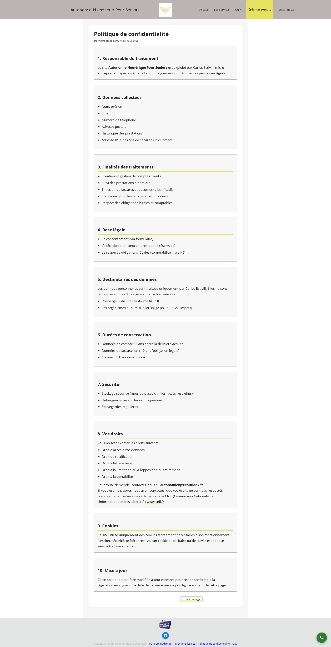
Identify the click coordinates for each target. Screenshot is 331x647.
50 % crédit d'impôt (161, 643)
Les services (222, 10)
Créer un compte (259, 9)
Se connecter (287, 10)
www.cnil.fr (155, 501)
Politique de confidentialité (214, 643)
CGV (234, 643)
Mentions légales (185, 643)
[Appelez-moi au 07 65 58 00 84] (322, 637)
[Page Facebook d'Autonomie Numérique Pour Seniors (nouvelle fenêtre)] (165, 635)
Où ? (238, 10)
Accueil (204, 10)
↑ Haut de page (191, 599)
